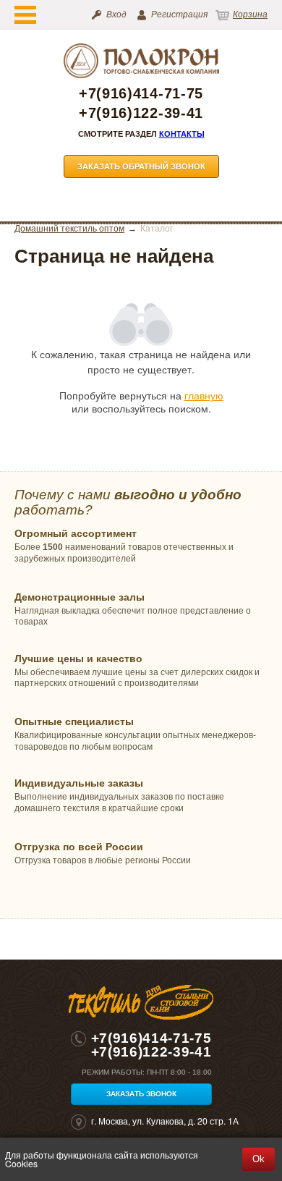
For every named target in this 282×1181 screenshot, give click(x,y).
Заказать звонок (141, 1094)
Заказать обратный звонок (141, 166)
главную (203, 395)
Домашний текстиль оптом (69, 228)
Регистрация (179, 14)
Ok (258, 1159)
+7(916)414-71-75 (141, 93)
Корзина (250, 14)
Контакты (182, 134)
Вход (116, 14)
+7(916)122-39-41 (141, 113)
